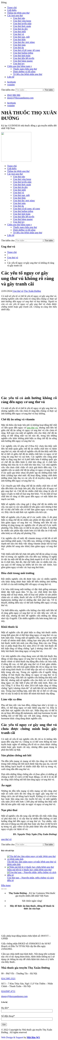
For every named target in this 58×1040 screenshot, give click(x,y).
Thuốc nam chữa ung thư (25, 69)
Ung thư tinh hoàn (21, 55)
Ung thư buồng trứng (23, 53)
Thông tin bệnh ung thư (18, 13)
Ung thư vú (18, 34)
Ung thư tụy (19, 63)
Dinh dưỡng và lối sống (24, 71)
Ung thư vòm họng (22, 21)
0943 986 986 (13, 95)
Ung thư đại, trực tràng (24, 42)
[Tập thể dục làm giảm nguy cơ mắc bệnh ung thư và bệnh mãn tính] (32, 859)
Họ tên (5, 1008)
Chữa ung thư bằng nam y (19, 66)
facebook (11, 82)
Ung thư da (18, 47)
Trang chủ (12, 7)
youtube (11, 84)
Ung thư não (19, 18)
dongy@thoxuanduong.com (20, 98)
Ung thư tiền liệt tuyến (23, 58)
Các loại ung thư (15, 15)
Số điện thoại (8, 1016)
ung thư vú (32, 427)
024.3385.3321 (8, 978)
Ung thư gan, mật (21, 37)
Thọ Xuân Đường (32, 291)
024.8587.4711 (8, 991)
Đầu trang (6, 885)
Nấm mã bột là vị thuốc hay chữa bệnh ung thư (29, 869)
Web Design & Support (12, 1037)
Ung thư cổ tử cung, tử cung (26, 50)
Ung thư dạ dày (20, 29)
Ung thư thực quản (22, 26)
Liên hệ (10, 77)
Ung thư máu (19, 45)
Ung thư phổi (19, 31)
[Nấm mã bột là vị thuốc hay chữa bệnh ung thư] (30, 867)
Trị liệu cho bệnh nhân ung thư (27, 74)
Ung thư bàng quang (23, 61)
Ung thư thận (19, 39)
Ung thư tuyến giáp (22, 23)
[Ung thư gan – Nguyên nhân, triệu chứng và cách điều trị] (32, 875)
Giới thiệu (12, 10)
